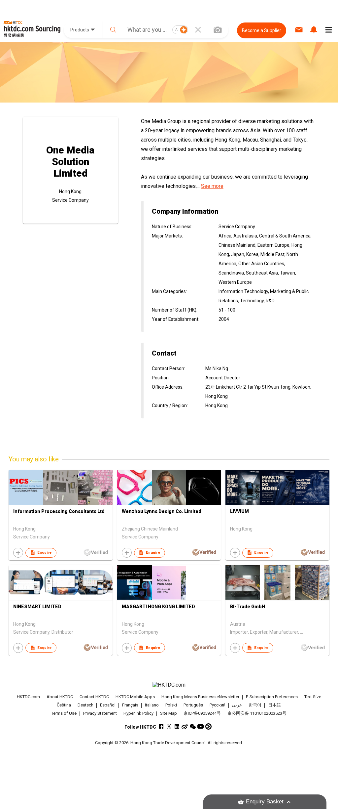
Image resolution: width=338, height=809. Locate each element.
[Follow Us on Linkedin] (177, 726)
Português (193, 705)
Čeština (64, 705)
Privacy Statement (100, 713)
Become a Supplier (261, 30)
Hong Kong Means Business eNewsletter (200, 696)
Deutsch (85, 705)
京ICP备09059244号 (202, 713)
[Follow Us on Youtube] (200, 726)
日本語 (274, 705)
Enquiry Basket (265, 801)
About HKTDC (60, 696)
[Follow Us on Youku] (208, 726)
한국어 (255, 705)
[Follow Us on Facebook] (161, 726)
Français (130, 705)
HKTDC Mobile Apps (135, 696)
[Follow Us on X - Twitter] (169, 726)
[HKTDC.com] (169, 685)
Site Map (168, 713)
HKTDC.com (28, 696)
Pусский (217, 705)
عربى (237, 705)
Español (108, 705)
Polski (171, 705)
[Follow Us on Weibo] (185, 726)
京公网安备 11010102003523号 (257, 713)
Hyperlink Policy (138, 713)
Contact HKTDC (94, 696)
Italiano (152, 705)
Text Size (312, 696)
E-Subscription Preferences (272, 696)
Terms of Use (64, 713)
